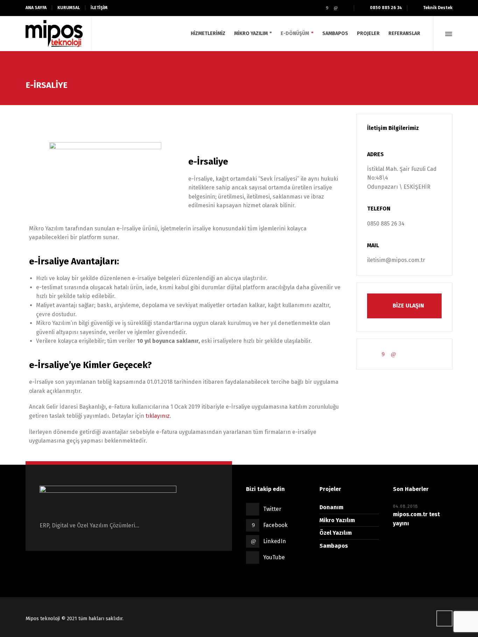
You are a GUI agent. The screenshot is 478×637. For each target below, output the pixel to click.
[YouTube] (344, 8)
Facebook (275, 525)
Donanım (331, 507)
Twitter (272, 509)
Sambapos (333, 545)
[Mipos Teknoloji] (54, 33)
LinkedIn (274, 541)
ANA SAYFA (36, 7)
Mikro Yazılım (337, 520)
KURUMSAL (68, 7)
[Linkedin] (336, 8)
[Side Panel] (447, 34)
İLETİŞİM (99, 7)
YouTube (274, 557)
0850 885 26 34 (386, 7)
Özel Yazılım (335, 532)
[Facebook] (327, 8)
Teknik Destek (437, 7)
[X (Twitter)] (318, 8)
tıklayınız (158, 416)
